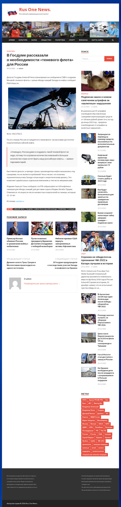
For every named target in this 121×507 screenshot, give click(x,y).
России (85, 434)
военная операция (101, 444)
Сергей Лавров (88, 437)
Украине (108, 437)
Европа (85, 417)
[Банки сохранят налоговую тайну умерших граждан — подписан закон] (88, 221)
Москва (85, 424)
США (100, 434)
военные (85, 448)
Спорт (72, 40)
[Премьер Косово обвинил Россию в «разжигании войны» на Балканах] (18, 236)
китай (94, 448)
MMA (84, 400)
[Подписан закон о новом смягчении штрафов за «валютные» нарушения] (97, 92)
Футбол (85, 441)
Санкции (71, 209)
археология (86, 444)
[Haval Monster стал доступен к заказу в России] (88, 363)
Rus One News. (35, 9)
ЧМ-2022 (101, 441)
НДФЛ (84, 427)
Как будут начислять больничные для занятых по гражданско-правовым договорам (106, 196)
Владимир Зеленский (90, 407)
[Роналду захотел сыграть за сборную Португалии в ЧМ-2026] (88, 323)
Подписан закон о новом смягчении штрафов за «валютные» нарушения (96, 100)
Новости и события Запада (45, 209)
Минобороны (102, 420)
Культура (23, 40)
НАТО (107, 424)
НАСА (101, 424)
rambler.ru (20, 201)
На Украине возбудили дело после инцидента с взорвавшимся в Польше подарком (106, 374)
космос (101, 448)
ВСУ (90, 403)
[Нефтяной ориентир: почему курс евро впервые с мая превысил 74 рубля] (88, 163)
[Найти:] (97, 58)
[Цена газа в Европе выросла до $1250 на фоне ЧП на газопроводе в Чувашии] (88, 342)
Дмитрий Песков (88, 413)
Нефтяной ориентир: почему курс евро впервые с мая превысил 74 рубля (106, 161)
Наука (34, 40)
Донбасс (100, 413)
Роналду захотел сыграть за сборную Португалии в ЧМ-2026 (106, 320)
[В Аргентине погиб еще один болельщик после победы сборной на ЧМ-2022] (88, 302)
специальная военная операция (94, 455)
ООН (91, 427)
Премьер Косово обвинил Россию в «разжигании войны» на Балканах (17, 242)
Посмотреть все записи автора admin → (42, 283)
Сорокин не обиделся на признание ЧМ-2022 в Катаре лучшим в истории (97, 260)
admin (21, 68)
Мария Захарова (88, 420)
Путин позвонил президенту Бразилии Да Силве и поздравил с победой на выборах (42, 242)
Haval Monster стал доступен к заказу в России (105, 357)
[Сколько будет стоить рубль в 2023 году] (88, 184)
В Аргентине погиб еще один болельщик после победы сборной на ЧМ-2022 (105, 300)
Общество (46, 40)
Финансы (83, 40)
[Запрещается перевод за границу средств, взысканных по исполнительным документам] (88, 142)
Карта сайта (97, 40)
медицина (86, 451)
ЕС (107, 413)
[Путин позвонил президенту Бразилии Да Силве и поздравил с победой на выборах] (42, 236)
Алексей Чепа (19, 209)
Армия (12, 40)
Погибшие (99, 427)
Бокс (84, 403)
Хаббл (93, 441)
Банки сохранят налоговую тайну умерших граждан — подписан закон (106, 218)
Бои (106, 400)
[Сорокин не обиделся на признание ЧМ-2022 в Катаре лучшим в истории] (97, 252)
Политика (60, 40)
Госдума (29, 209)
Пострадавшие (87, 431)
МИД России (95, 417)
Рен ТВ (103, 431)
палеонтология (98, 451)
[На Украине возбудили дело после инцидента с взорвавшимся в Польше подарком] (88, 376)
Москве (93, 424)
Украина (99, 437)
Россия (93, 434)
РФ (97, 431)
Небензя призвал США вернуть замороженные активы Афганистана (66, 242)
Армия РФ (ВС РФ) (96, 400)
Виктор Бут (98, 403)
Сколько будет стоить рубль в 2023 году (105, 178)
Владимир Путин (88, 410)
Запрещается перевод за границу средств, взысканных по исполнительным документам (106, 140)
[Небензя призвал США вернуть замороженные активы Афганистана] (66, 236)
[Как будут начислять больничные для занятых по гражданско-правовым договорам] (88, 198)
